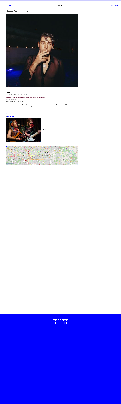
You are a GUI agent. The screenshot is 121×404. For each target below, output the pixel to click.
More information (9, 113)
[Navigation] (3, 5)
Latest (14, 5)
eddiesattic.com (71, 120)
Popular (9, 5)
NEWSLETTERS (74, 330)
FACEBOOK (46, 330)
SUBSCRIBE (116, 5)
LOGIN (112, 5)
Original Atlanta (60, 5)
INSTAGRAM (63, 330)
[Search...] (6, 5)
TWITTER (55, 330)
